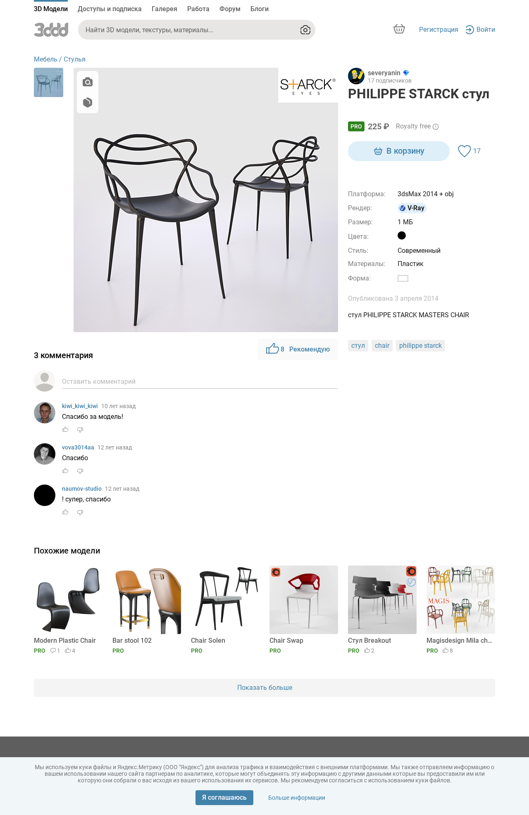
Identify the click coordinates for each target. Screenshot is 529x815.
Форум (230, 9)
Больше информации (296, 797)
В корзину (405, 151)
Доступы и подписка (110, 9)
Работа (198, 9)
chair (382, 345)
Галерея (164, 9)
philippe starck (420, 345)
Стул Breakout (369, 640)
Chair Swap (286, 640)
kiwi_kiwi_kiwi (80, 406)
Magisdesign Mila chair (459, 640)
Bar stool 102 (132, 640)
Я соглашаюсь (224, 797)
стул (358, 345)
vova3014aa (78, 447)
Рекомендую (305, 349)
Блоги (259, 9)
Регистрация (438, 29)
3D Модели (51, 9)
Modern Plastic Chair (65, 640)
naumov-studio (82, 488)
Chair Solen (208, 640)
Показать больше (264, 687)
